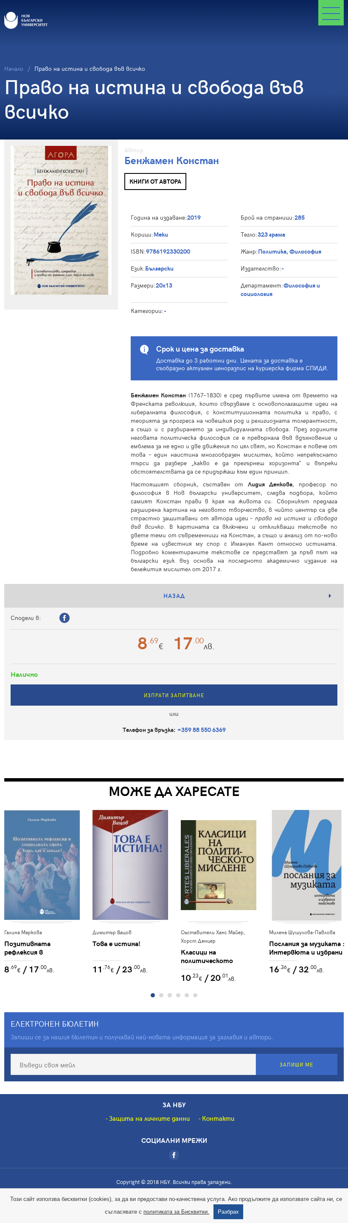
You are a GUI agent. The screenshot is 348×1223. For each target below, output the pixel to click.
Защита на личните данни (149, 1118)
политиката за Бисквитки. (176, 1212)
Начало (13, 68)
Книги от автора (155, 181)
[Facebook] (174, 1155)
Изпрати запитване (174, 695)
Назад (174, 596)
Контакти (218, 1118)
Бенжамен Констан (171, 160)
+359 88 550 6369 (201, 730)
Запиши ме (296, 1064)
